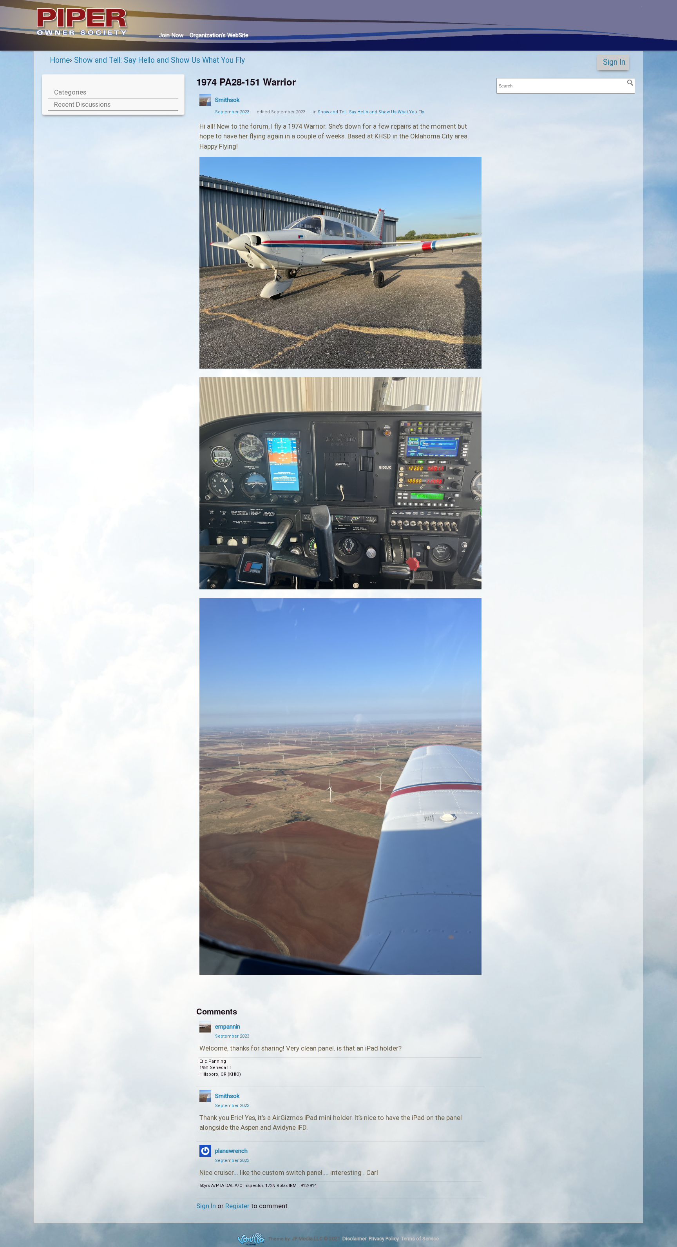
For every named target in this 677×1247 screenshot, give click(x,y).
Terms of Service (420, 1239)
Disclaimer (354, 1239)
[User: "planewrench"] (205, 1151)
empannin (227, 1026)
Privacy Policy (384, 1239)
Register (237, 1206)
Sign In (614, 62)
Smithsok (227, 100)
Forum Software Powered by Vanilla (251, 1238)
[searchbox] (565, 86)
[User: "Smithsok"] (205, 100)
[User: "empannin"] (205, 1027)
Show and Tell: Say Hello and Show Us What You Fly (371, 112)
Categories (70, 92)
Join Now (171, 35)
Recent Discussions (82, 104)
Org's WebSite (219, 35)
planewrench (231, 1150)
